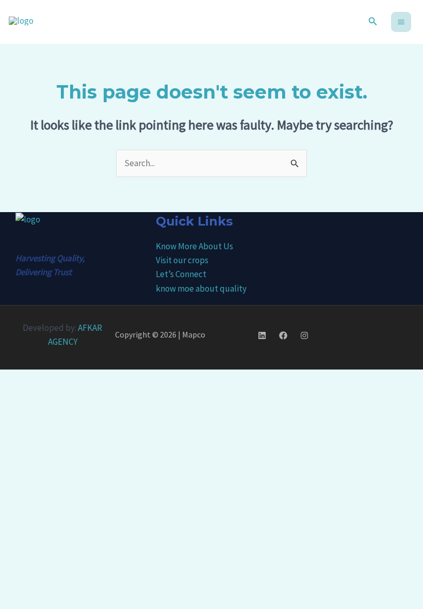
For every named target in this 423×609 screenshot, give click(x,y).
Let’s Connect (181, 274)
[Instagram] (304, 335)
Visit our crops (182, 260)
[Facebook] (283, 335)
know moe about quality (201, 288)
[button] (373, 21)
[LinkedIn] (262, 335)
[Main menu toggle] (401, 22)
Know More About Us (194, 246)
